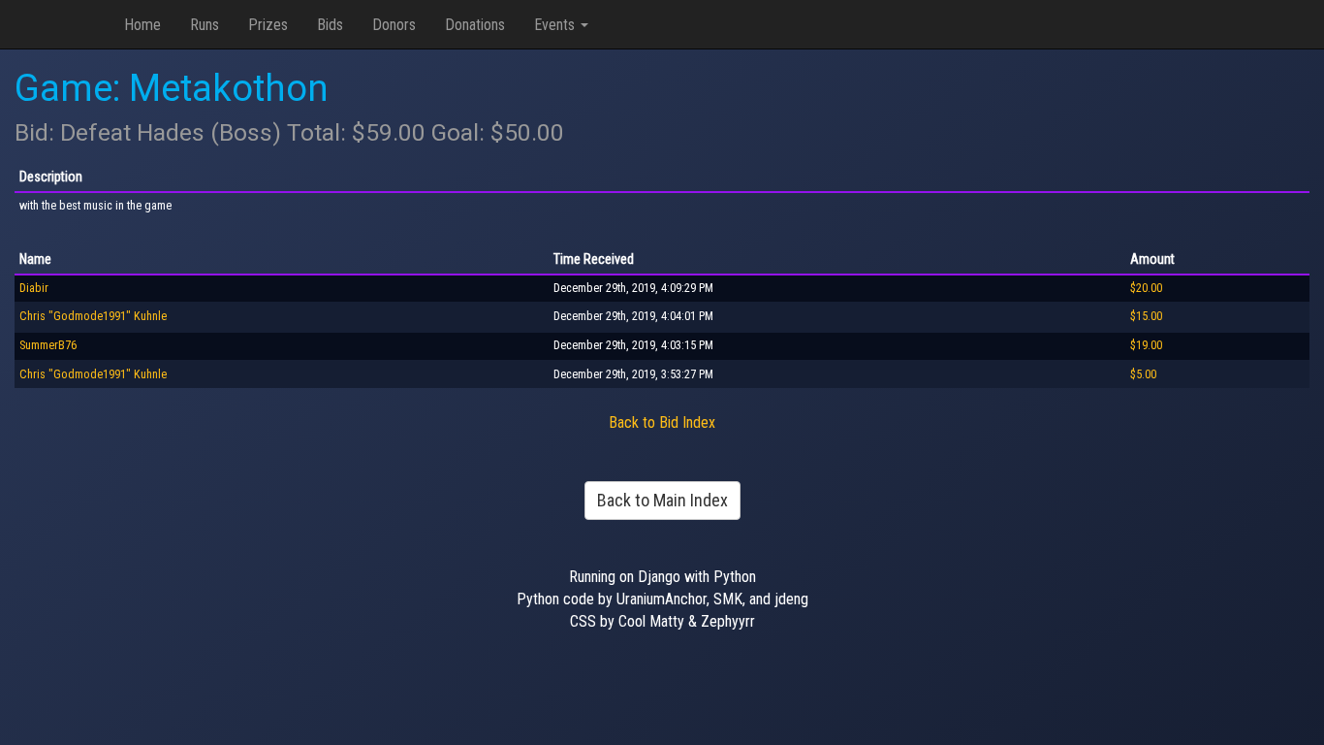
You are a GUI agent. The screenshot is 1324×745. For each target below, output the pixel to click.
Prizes (268, 25)
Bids (330, 25)
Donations (475, 25)
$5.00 (1143, 374)
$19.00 (1146, 345)
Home (142, 25)
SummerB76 (48, 345)
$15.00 (1146, 316)
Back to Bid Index (662, 422)
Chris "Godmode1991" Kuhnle (93, 316)
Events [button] (556, 25)
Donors (394, 25)
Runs (204, 25)
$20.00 (1146, 288)
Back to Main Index (662, 500)
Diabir (33, 288)
